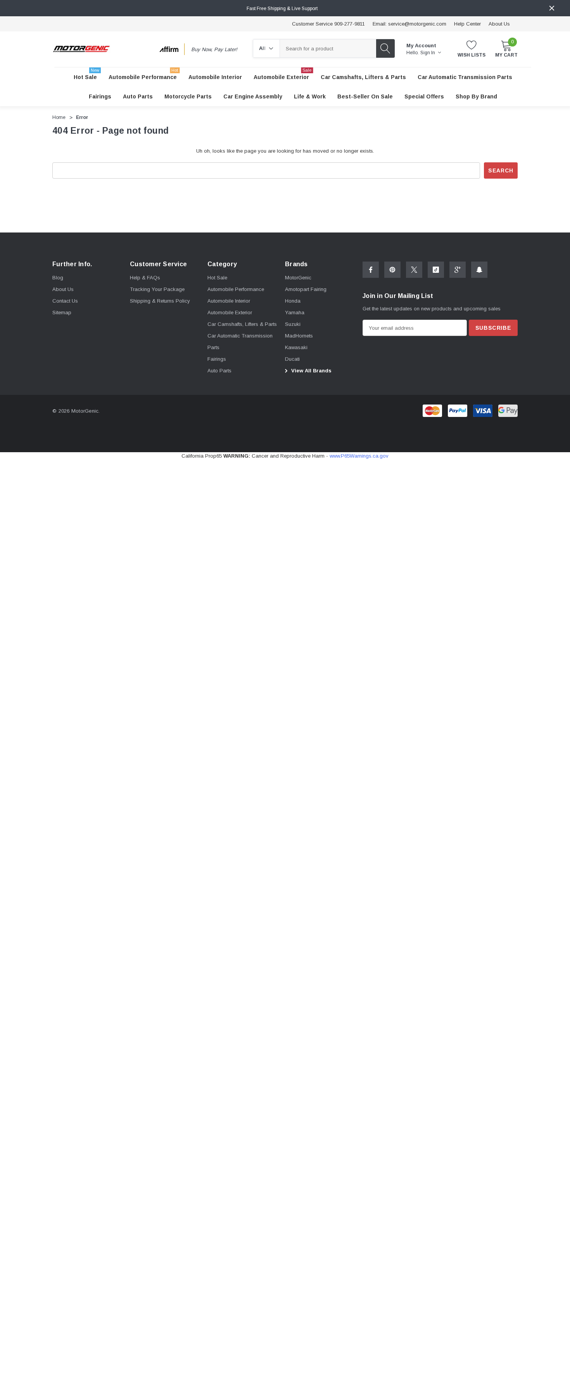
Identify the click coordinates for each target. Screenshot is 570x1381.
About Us (499, 24)
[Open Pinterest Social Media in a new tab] (392, 270)
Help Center (467, 24)
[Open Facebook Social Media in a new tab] (371, 270)
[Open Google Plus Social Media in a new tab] (457, 270)
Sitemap (61, 312)
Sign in (428, 52)
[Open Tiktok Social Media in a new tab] (436, 270)
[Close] (551, 8)
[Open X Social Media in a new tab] (414, 270)
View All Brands (311, 371)
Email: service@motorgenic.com (409, 24)
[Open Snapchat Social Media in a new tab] (479, 270)
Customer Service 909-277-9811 (328, 24)
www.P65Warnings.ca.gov (359, 456)
